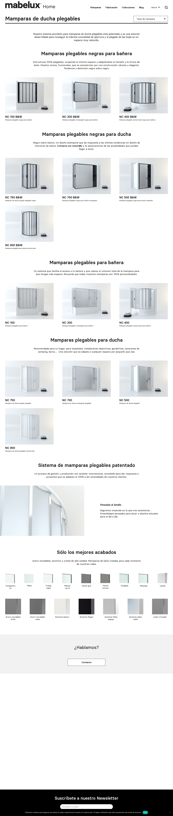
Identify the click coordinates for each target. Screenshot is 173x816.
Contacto (86, 662)
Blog (141, 7)
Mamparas (95, 7)
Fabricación (111, 7)
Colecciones (128, 7)
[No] (170, 812)
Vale (145, 812)
